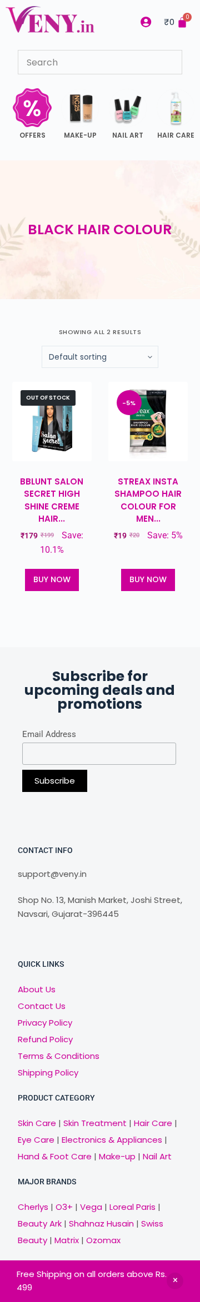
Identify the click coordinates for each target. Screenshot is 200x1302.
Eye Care (36, 1139)
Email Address (49, 734)
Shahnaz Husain (101, 1223)
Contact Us (42, 1006)
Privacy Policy (45, 1022)
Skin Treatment (95, 1123)
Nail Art (157, 1156)
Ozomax (103, 1240)
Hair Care (153, 1123)
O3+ (64, 1207)
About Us (37, 989)
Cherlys (33, 1207)
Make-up (117, 1156)
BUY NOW (52, 579)
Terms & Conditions (58, 1056)
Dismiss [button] (175, 1281)
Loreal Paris (132, 1207)
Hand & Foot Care (55, 1156)
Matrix (66, 1240)
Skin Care (37, 1123)
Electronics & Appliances (112, 1139)
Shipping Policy (48, 1072)
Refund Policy (45, 1039)
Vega (91, 1207)
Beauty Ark (40, 1223)
